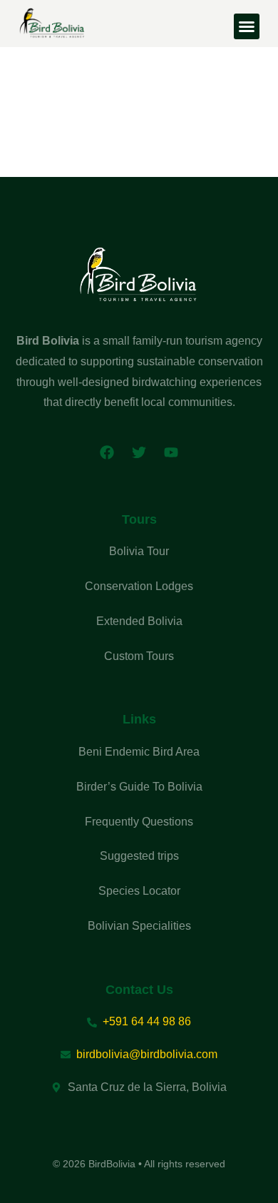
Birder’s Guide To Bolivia (139, 787)
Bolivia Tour (139, 551)
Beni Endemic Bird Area (139, 752)
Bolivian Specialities (139, 926)
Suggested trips (139, 856)
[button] (246, 26)
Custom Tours (139, 656)
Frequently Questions (139, 822)
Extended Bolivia (139, 621)
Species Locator (139, 891)
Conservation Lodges (139, 586)
